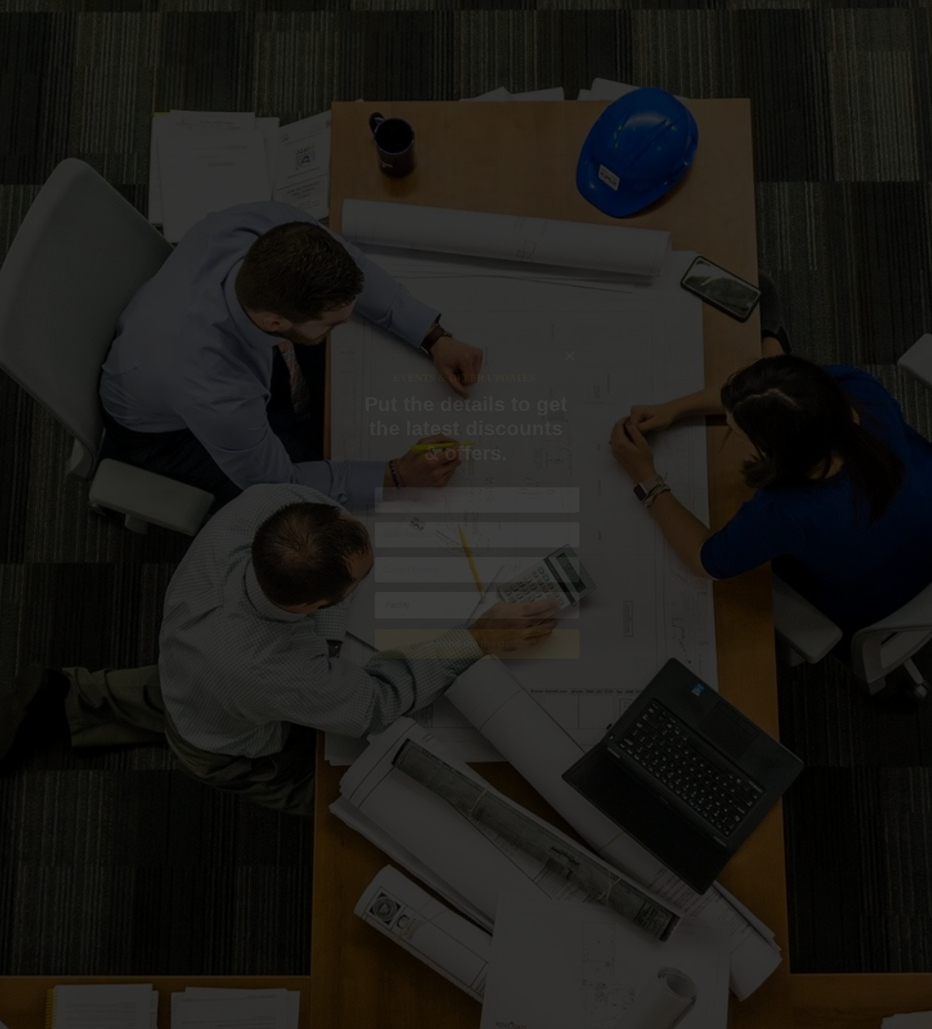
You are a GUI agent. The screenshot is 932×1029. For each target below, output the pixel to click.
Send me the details (483, 643)
